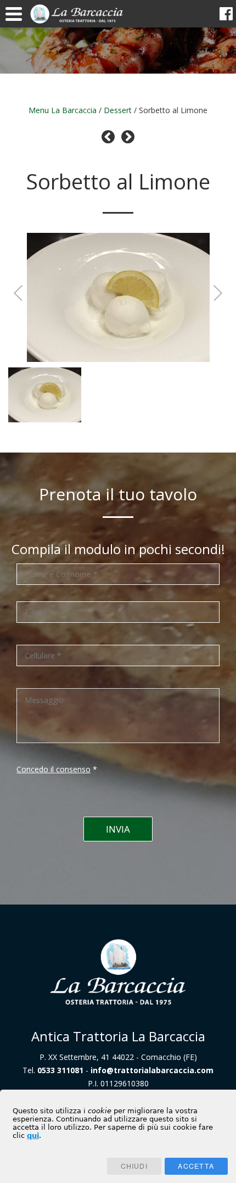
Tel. (53, 1070)
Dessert (118, 110)
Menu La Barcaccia (63, 110)
